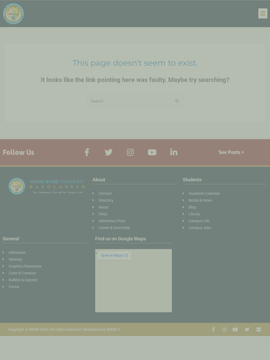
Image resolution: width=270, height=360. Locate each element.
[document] (135, 180)
